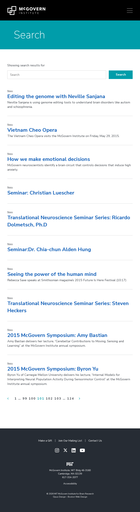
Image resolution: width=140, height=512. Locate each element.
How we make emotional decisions (48, 159)
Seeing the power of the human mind (51, 274)
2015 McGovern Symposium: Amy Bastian (57, 335)
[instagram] (57, 450)
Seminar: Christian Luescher (40, 192)
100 (32, 398)
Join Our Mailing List (70, 441)
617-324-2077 (70, 477)
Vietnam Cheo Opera (32, 130)
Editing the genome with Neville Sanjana (56, 96)
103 (57, 398)
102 (49, 398)
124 (70, 398)
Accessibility (70, 483)
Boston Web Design (77, 496)
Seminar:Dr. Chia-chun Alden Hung (49, 249)
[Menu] (130, 11)
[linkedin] (74, 450)
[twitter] (65, 450)
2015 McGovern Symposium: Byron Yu (52, 368)
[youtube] (82, 450)
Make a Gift (45, 441)
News (10, 91)
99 (25, 398)
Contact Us (95, 441)
